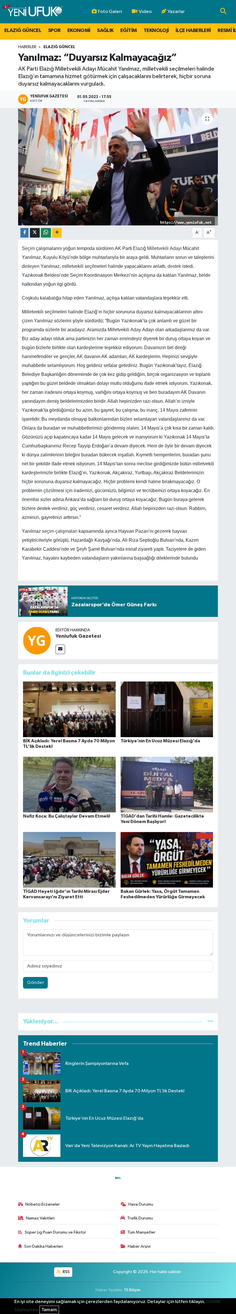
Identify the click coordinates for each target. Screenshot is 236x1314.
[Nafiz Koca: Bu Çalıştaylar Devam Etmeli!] (69, 784)
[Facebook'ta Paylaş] (24, 233)
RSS (66, 1272)
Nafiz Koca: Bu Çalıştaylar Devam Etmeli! (66, 816)
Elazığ (139, 248)
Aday (135, 329)
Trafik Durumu (140, 1218)
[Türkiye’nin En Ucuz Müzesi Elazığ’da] (167, 709)
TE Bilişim (132, 1290)
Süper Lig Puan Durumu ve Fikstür (55, 1232)
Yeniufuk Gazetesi (78, 636)
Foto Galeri (110, 11)
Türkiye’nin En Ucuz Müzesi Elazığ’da (160, 741)
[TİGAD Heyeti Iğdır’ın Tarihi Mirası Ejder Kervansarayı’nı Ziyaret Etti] (69, 859)
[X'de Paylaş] (35, 233)
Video (145, 11)
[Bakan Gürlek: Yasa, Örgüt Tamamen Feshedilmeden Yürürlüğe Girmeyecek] (167, 859)
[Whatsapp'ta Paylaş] (46, 233)
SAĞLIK (105, 30)
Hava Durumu (140, 1204)
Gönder (35, 982)
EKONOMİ (78, 30)
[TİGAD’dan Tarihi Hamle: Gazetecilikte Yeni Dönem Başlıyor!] (167, 784)
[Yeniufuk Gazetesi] (37, 640)
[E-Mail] (60, 649)
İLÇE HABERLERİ (193, 30)
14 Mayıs (169, 410)
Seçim (28, 248)
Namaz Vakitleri (40, 1218)
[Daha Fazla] (57, 233)
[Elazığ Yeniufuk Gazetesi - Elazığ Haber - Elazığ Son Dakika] (32, 11)
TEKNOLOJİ (156, 30)
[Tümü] (210, 1021)
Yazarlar (176, 11)
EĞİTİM (128, 30)
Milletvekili (158, 248)
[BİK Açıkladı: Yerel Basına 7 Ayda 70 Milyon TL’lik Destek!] (69, 709)
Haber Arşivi (139, 1246)
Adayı (176, 248)
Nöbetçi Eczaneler (42, 1204)
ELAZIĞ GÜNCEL (22, 30)
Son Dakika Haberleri (43, 1246)
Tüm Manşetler (141, 1232)
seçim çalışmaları (59, 531)
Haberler (27, 47)
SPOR (54, 30)
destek (174, 266)
